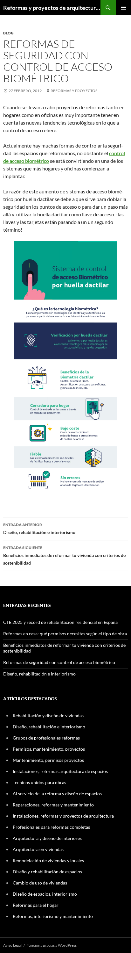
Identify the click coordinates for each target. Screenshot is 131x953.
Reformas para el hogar (36, 905)
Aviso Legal (12, 945)
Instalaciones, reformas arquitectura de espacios (60, 771)
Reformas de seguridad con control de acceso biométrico (59, 662)
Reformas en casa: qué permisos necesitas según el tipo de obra (65, 633)
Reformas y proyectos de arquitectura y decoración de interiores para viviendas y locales (51, 7)
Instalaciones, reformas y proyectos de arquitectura (63, 816)
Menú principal (123, 7)
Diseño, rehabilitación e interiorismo (39, 528)
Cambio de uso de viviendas (40, 882)
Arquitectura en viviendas (38, 849)
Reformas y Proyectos (74, 90)
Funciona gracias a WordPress (51, 945)
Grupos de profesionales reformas (46, 737)
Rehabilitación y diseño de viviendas (48, 715)
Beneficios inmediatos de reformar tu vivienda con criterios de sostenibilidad (64, 555)
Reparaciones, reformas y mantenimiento (53, 804)
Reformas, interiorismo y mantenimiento (53, 916)
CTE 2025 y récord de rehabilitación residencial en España (60, 622)
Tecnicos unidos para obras (39, 782)
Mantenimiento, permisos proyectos (48, 760)
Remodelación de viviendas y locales (48, 860)
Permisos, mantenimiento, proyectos (49, 749)
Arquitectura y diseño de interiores (47, 838)
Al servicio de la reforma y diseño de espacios (57, 793)
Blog (8, 33)
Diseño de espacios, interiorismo (45, 894)
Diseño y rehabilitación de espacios (47, 871)
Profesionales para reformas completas (51, 827)
